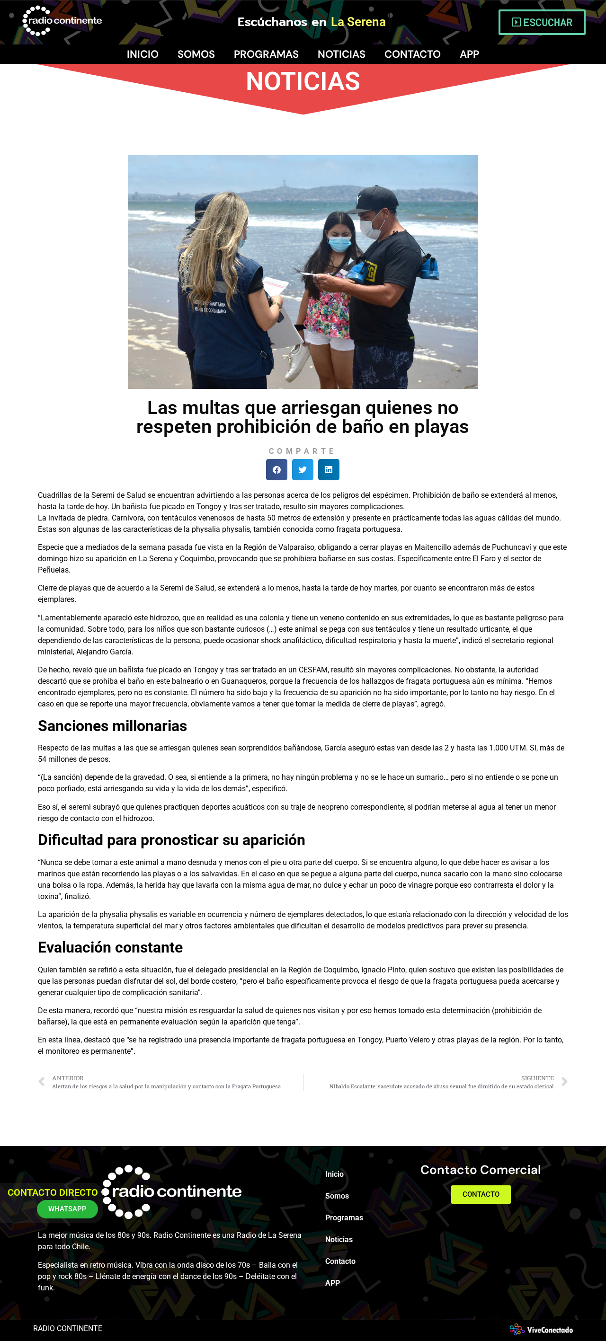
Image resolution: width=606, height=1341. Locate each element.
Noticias (341, 54)
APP (469, 54)
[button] (276, 469)
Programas (266, 54)
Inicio (143, 54)
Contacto (412, 54)
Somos (196, 54)
